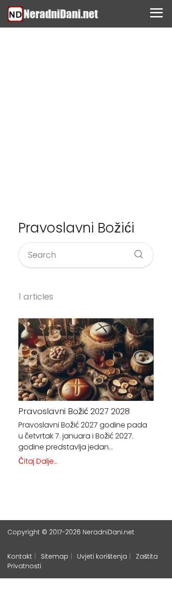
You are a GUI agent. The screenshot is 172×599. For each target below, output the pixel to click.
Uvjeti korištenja (102, 556)
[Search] (135, 251)
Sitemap (54, 556)
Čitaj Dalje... (38, 461)
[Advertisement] (86, 123)
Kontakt (19, 556)
